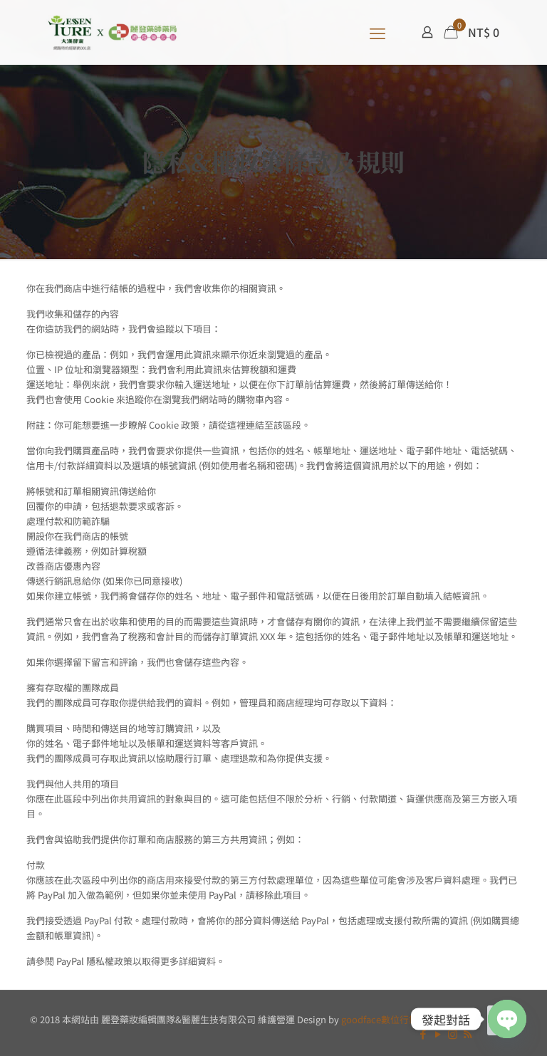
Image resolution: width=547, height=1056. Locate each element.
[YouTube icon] (437, 1033)
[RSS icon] (467, 1033)
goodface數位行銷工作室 (393, 1019)
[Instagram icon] (452, 1033)
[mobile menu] (377, 32)
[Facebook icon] (422, 1033)
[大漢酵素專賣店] (112, 32)
